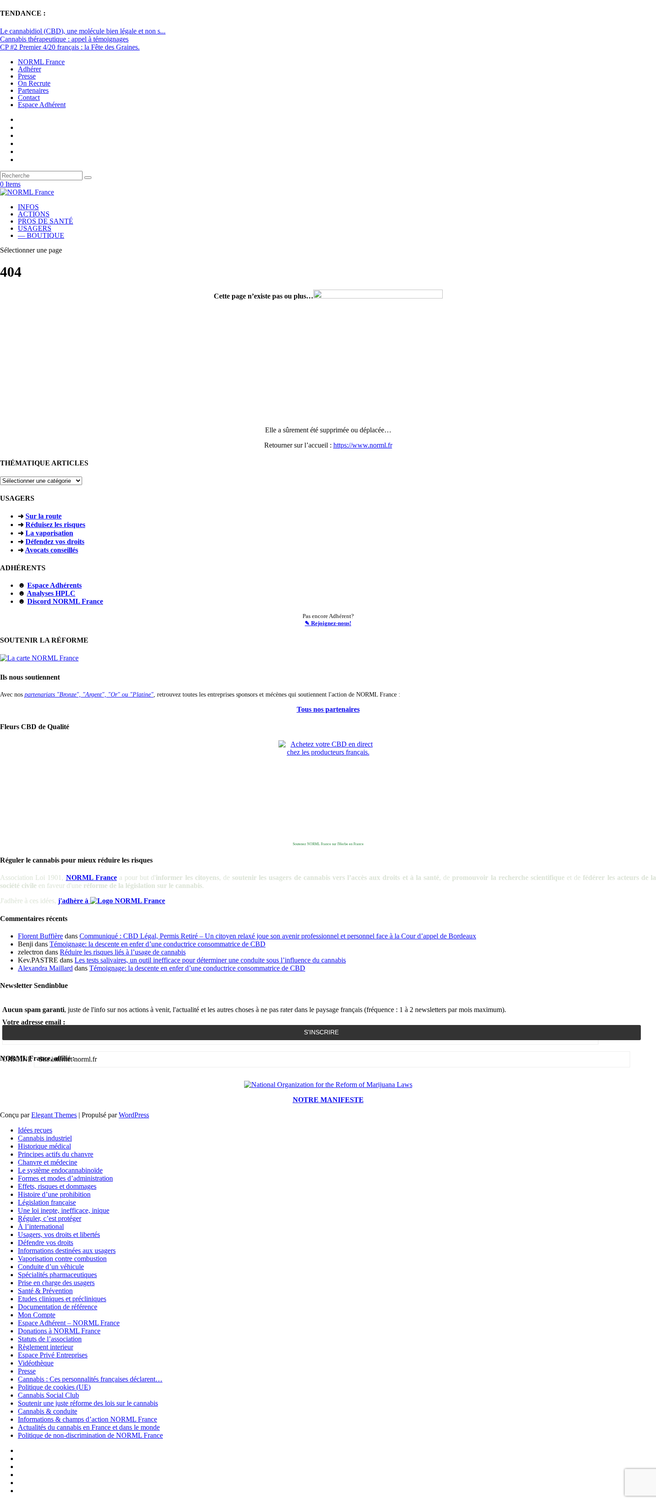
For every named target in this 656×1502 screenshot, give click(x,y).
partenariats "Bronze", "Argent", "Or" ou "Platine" (89, 694)
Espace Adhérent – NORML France (69, 1323)
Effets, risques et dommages (57, 1186)
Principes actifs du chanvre (55, 1154)
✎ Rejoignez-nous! (328, 623)
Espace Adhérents (54, 585)
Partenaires (33, 90)
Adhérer (29, 69)
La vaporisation (49, 533)
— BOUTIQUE (41, 235)
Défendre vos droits (45, 1242)
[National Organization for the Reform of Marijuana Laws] (328, 1084)
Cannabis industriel (45, 1138)
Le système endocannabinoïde (60, 1170)
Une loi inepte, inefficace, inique (63, 1210)
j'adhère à (74, 901)
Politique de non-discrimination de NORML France (90, 1435)
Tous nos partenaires (328, 709)
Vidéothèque (36, 1363)
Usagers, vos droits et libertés (59, 1234)
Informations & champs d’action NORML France (87, 1419)
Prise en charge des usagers (56, 1282)
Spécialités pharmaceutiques (57, 1274)
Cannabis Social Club (48, 1395)
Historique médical (44, 1146)
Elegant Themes (54, 1115)
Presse (27, 76)
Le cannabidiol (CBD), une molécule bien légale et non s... (83, 31)
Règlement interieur (45, 1347)
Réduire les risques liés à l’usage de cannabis (123, 952)
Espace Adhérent (42, 104)
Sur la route (43, 516)
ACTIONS (34, 214)
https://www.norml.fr (362, 445)
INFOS (28, 207)
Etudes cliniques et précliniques (62, 1299)
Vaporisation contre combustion (62, 1258)
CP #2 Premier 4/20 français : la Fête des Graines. (70, 47)
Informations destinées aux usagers (67, 1250)
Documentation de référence (57, 1307)
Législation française (47, 1202)
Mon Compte (36, 1315)
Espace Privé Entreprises (52, 1355)
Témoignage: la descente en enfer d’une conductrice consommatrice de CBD (158, 944)
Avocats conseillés (51, 550)
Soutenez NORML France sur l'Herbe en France (328, 844)
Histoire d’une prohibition (54, 1194)
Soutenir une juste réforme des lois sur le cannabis (88, 1403)
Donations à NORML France (59, 1331)
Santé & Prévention (45, 1291)
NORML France (41, 62)
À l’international (41, 1226)
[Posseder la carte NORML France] (39, 658)
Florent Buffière (40, 936)
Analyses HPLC (51, 593)
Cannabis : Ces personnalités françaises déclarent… (90, 1379)
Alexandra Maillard (45, 968)
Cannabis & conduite (47, 1411)
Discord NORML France (65, 601)
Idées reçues (35, 1130)
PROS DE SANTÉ (45, 221)
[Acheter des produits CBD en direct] (328, 789)
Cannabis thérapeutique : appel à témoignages (64, 39)
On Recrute (34, 83)
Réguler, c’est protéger (49, 1218)
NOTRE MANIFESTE (328, 1100)
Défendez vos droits (54, 541)
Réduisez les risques (55, 524)
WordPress (134, 1115)
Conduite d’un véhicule (51, 1266)
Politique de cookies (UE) (54, 1387)
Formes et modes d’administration (65, 1178)
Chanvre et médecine (47, 1162)
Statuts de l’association (50, 1339)
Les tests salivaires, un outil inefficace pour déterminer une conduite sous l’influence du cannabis (210, 960)
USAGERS (34, 228)
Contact (29, 97)
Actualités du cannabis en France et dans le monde (89, 1427)
